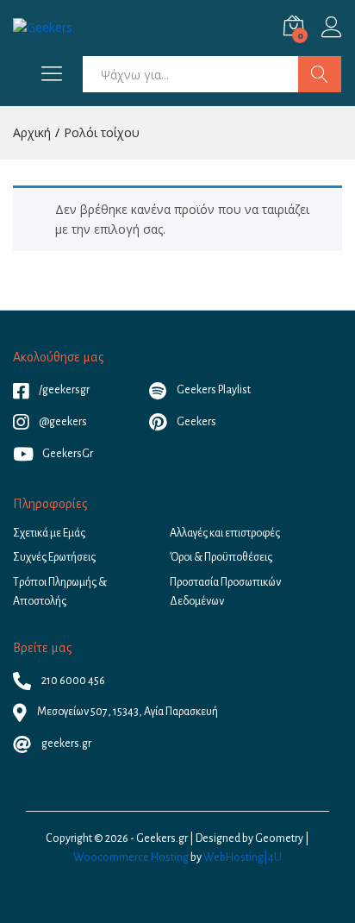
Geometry (279, 838)
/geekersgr (63, 390)
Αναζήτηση (319, 74)
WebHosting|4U (242, 857)
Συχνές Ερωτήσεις (54, 557)
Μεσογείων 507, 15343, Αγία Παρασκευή (126, 712)
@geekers (62, 422)
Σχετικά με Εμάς (49, 533)
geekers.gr (65, 744)
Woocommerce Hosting (131, 857)
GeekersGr (67, 454)
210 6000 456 (72, 681)
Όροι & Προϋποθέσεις (221, 557)
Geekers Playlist (213, 390)
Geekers (195, 422)
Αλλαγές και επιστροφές (225, 533)
